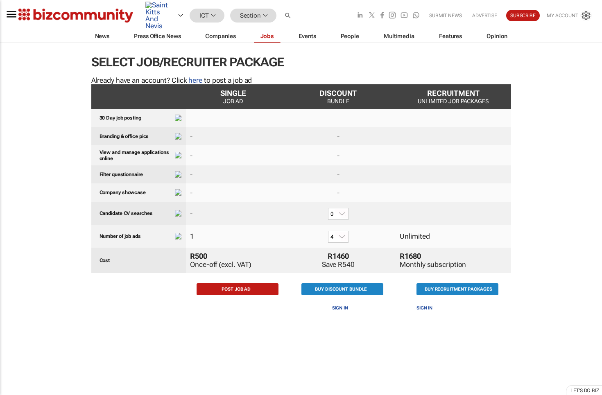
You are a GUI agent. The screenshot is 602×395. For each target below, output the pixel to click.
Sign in (340, 308)
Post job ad (236, 289)
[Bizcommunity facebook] (382, 15)
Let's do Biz (584, 390)
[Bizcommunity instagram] (392, 15)
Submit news (445, 15)
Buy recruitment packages (458, 289)
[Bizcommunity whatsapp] (416, 15)
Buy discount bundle (341, 289)
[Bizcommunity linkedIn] (360, 15)
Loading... (15, 391)
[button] (288, 15)
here (195, 80)
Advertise (484, 15)
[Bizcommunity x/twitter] (372, 15)
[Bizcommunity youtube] (404, 15)
